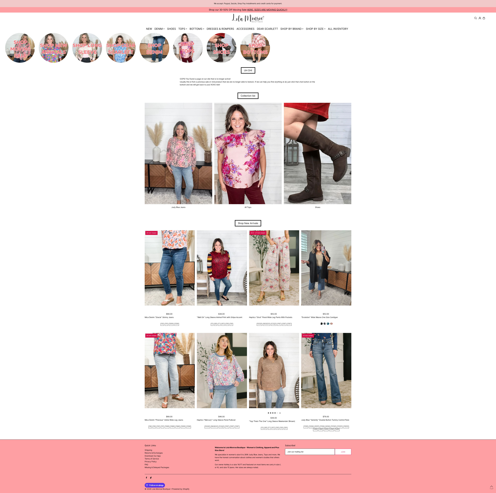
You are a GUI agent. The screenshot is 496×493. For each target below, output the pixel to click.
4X (286, 428)
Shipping (148, 450)
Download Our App (153, 456)
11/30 (333, 427)
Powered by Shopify (180, 489)
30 (162, 324)
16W (172, 427)
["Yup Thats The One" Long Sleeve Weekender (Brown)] (274, 370)
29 (154, 427)
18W (177, 427)
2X (227, 324)
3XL (289, 324)
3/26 (311, 427)
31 (166, 324)
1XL (279, 324)
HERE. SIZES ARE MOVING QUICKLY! (267, 9)
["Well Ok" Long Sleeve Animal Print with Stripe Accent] (222, 268)
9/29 (327, 427)
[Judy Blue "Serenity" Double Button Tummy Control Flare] (326, 370)
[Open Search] (475, 18)
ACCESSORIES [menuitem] (245, 28)
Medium (266, 324)
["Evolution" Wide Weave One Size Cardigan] (326, 268)
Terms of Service (152, 459)
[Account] (480, 18)
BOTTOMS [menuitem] (196, 28)
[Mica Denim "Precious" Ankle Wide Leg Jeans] (170, 370)
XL (223, 324)
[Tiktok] (151, 478)
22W (176, 324)
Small (259, 324)
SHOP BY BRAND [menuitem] (290, 28)
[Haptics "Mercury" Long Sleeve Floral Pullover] (222, 370)
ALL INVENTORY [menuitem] (338, 28)
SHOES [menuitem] (171, 28)
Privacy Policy (151, 461)
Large (274, 324)
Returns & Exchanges (154, 453)
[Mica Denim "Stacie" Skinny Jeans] (170, 268)
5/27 (316, 427)
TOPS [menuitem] (181, 28)
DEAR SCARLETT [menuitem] (267, 28)
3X (231, 324)
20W (171, 324)
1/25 (305, 427)
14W (167, 427)
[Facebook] (146, 478)
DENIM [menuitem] (158, 28)
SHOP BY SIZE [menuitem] (315, 28)
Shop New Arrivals (248, 223)
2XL (284, 324)
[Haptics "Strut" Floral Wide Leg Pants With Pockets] (274, 268)
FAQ (146, 464)
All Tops (248, 207)
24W (337, 429)
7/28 (322, 427)
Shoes (317, 207)
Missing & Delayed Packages (157, 467)
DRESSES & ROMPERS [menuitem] (220, 28)
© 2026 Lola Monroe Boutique (157, 489)
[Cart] (484, 18)
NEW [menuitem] (149, 28)
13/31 (340, 427)
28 (150, 427)
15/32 (346, 427)
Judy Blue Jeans (178, 207)
